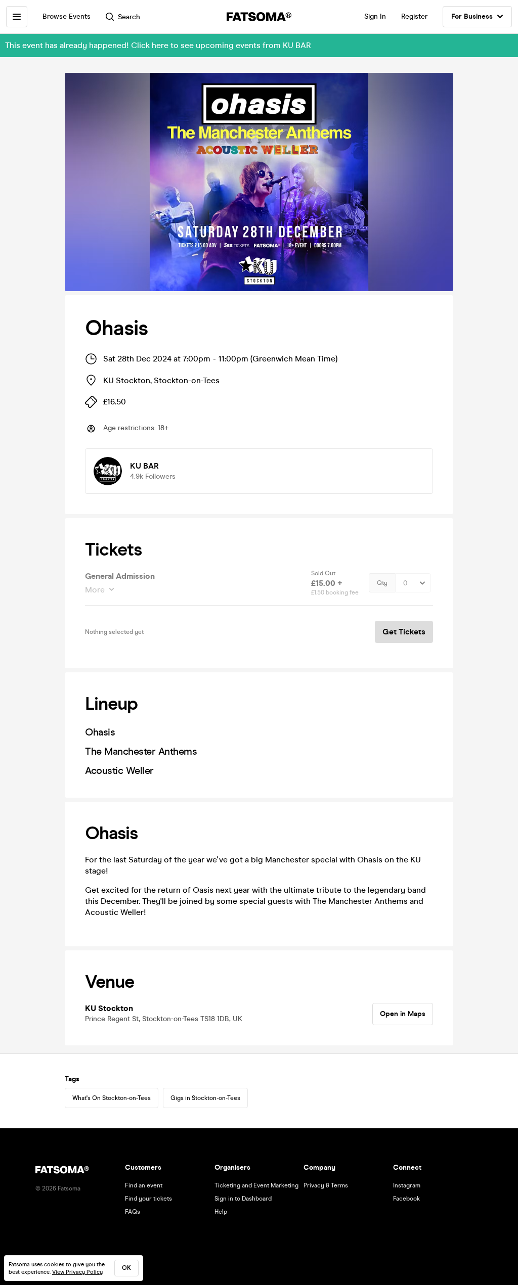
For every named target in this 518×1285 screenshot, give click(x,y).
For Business (472, 16)
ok (126, 1267)
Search (129, 17)
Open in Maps (402, 1013)
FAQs (132, 1211)
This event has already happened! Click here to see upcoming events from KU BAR (158, 45)
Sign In (375, 16)
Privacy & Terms (326, 1185)
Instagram (406, 1185)
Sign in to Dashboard (243, 1198)
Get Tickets (403, 631)
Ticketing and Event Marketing (256, 1185)
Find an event (143, 1185)
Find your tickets (148, 1198)
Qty (382, 582)
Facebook (406, 1198)
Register (414, 16)
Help (220, 1211)
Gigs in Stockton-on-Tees (205, 1098)
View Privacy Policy (77, 1272)
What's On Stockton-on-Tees (111, 1098)
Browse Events (66, 16)
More (95, 589)
